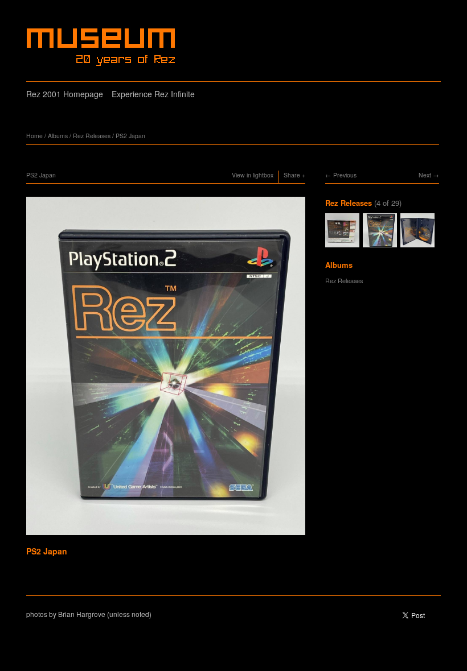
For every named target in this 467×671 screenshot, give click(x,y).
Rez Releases (91, 135)
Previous (345, 175)
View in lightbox (252, 175)
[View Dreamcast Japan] (342, 242)
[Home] (102, 47)
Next (425, 175)
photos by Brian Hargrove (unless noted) (88, 614)
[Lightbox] (165, 536)
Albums (58, 135)
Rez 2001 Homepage (64, 94)
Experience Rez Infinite (153, 94)
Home (34, 135)
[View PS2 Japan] (417, 242)
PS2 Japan (130, 135)
